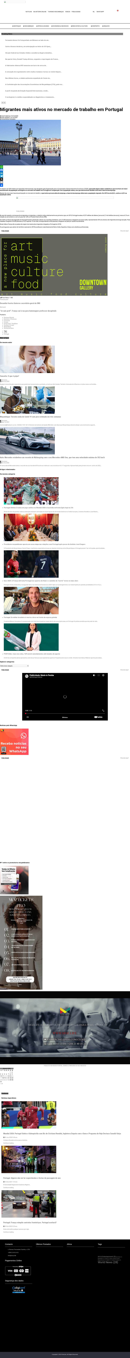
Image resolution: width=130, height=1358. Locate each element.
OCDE (5, 332)
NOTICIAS (29, 11)
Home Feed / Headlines (11, 323)
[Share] (65, 185)
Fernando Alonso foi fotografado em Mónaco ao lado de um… (27, 40)
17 (1, 1078)
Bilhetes (65, 717)
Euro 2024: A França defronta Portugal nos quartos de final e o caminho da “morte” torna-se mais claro (41, 581)
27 (7, 1080)
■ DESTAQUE (16, 26)
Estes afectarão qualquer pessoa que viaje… (16, 1229)
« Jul (1, 1083)
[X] (65, 179)
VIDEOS (67, 11)
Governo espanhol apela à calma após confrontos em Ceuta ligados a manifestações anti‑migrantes (80, 1339)
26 (5, 1080)
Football (108, 1260)
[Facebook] (65, 169)
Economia (7, 320)
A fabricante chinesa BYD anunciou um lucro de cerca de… (26, 65)
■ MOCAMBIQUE (28, 26)
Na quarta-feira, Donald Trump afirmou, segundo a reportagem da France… (32, 59)
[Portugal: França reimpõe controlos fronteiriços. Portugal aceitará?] (62, 1204)
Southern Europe (9, 325)
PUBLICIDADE (76, 11)
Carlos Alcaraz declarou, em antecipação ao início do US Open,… (28, 46)
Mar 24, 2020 (5, 381)
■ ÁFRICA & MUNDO (42, 26)
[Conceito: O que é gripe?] (65, 359)
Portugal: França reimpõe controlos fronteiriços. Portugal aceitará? (30, 1222)
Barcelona (119, 1257)
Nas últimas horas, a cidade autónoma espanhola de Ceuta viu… (28, 78)
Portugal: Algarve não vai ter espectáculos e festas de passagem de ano (32, 1178)
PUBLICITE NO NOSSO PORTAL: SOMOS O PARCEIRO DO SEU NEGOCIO (65, 1065)
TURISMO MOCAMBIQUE (56, 11)
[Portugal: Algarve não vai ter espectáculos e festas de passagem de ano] (62, 1159)
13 (7, 1076)
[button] (94, 12)
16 (12, 1076)
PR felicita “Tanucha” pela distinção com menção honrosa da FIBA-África (48, 1317)
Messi (118, 1260)
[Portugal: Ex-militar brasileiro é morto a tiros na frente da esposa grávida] (67, 600)
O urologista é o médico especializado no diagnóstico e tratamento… (30, 97)
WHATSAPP (100, 11)
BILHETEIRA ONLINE (39, 11)
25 (3, 1080)
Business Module (9, 317)
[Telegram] (65, 176)
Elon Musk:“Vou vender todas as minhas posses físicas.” (48, 1267)
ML (94, 11)
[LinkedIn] (65, 173)
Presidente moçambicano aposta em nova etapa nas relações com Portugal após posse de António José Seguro (44, 544)
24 (1, 1080)
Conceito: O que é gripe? (9, 376)
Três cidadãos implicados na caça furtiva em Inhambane (49, 1292)
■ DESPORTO (95, 26)
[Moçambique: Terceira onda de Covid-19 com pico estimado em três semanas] (65, 400)
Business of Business (10, 319)
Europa (6, 322)
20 (7, 1078)
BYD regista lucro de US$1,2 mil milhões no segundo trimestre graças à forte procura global (81, 1294)
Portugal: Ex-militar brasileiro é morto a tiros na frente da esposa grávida (30, 617)
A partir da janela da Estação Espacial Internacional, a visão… (27, 91)
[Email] (65, 182)
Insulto (113, 1260)
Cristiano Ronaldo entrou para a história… (15, 1140)
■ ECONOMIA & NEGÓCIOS (60, 26)
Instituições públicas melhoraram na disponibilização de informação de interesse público (49, 1343)
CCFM (107, 1258)
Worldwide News (9, 328)
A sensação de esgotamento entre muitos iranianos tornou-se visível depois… (33, 72)
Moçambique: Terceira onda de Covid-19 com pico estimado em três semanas (30, 417)
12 (5, 1076)
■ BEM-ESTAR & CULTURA (79, 26)
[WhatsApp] (65, 166)
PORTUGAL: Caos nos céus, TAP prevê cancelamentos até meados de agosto (32, 654)
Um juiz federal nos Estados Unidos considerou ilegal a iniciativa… (29, 53)
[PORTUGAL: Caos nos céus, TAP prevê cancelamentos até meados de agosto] (67, 637)
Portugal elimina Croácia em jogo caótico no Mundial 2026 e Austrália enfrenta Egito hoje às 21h (38, 508)
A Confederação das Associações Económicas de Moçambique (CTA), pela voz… (34, 84)
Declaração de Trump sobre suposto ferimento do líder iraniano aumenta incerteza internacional (80, 1268)
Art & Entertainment (107, 1257)
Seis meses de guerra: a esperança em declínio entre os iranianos (79, 1316)
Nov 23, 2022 (5, 463)
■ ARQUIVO (106, 26)
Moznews (4, 380)
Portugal (6, 334)
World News (7, 326)
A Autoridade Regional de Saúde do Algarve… (16, 1184)
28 (8, 1080)
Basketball (101, 1258)
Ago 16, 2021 (5, 422)
